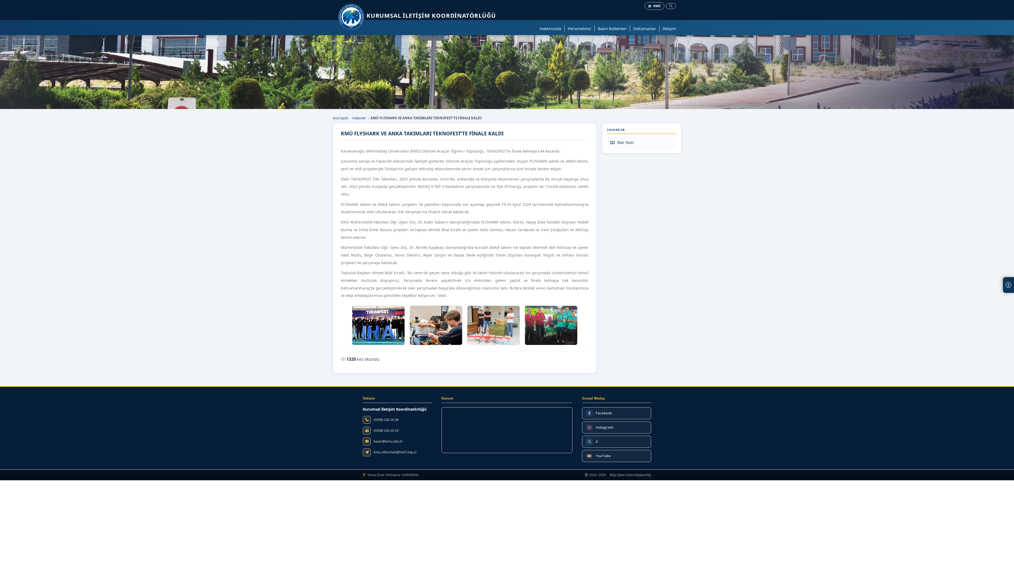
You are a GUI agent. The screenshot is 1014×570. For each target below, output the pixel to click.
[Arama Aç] (671, 6)
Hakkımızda (550, 28)
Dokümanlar (644, 28)
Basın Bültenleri (612, 28)
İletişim (669, 28)
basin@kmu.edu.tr (388, 441)
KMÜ (657, 6)
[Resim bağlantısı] (378, 325)
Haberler (359, 118)
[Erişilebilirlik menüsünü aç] (1008, 285)
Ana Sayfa (340, 118)
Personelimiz (579, 28)
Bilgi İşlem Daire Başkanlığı (630, 475)
